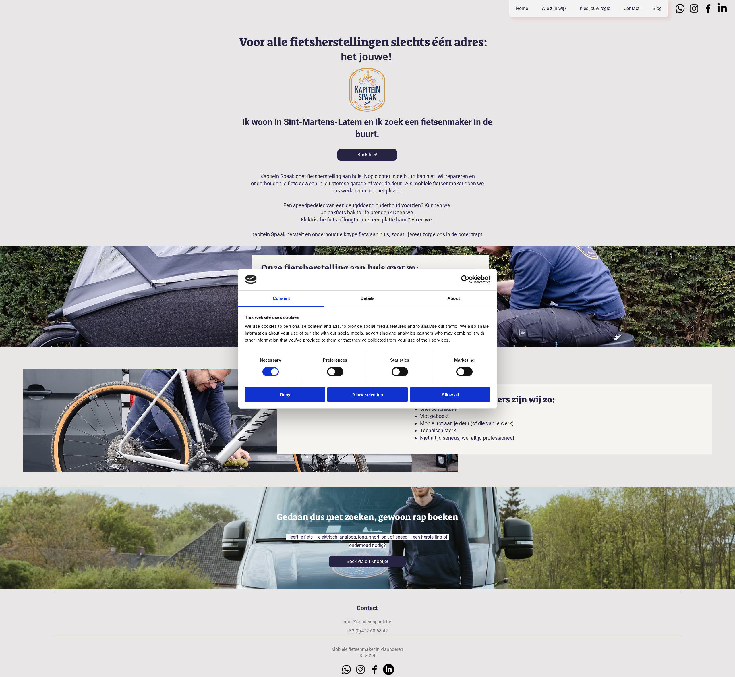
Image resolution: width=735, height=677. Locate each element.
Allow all (450, 394)
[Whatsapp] (680, 8)
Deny (285, 394)
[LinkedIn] (722, 8)
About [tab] (453, 298)
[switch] (335, 371)
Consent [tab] (281, 298)
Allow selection (367, 394)
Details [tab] (368, 298)
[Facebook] (708, 8)
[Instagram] (694, 8)
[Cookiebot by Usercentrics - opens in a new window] (465, 279)
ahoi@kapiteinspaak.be (367, 621)
